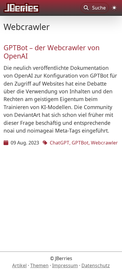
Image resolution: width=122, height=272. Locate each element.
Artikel (19, 265)
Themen (39, 265)
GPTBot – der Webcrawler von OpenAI (51, 52)
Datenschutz (95, 265)
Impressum (65, 265)
